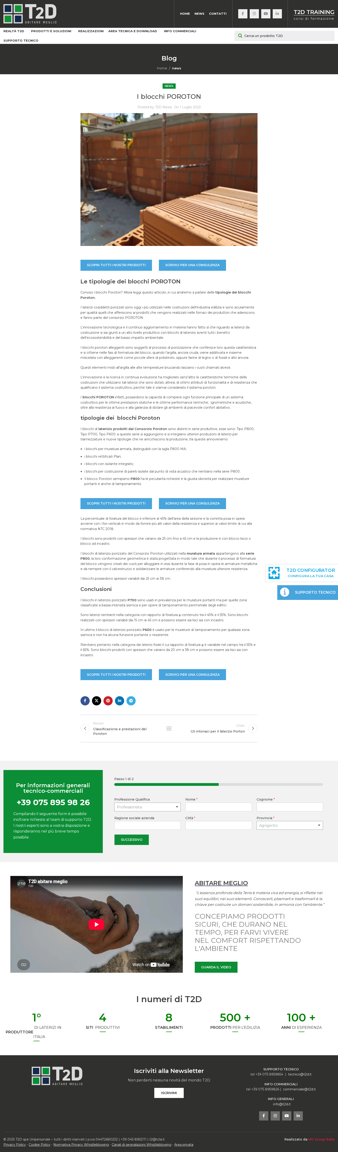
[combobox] (290, 825)
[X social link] (96, 700)
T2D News (163, 107)
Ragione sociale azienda (134, 818)
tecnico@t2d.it (300, 1074)
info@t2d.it (282, 1104)
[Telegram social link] (131, 700)
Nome (191, 799)
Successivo (131, 840)
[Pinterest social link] (108, 700)
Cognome (266, 799)
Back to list (169, 728)
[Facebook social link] (242, 13)
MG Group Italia (321, 1139)
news (176, 68)
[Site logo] (29, 13)
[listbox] (147, 807)
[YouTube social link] (265, 13)
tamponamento (128, 484)
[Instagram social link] (254, 13)
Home (162, 68)
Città (190, 818)
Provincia (265, 818)
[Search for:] (285, 36)
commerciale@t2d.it (299, 1089)
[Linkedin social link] (277, 13)
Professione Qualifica (132, 799)
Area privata (183, 1145)
